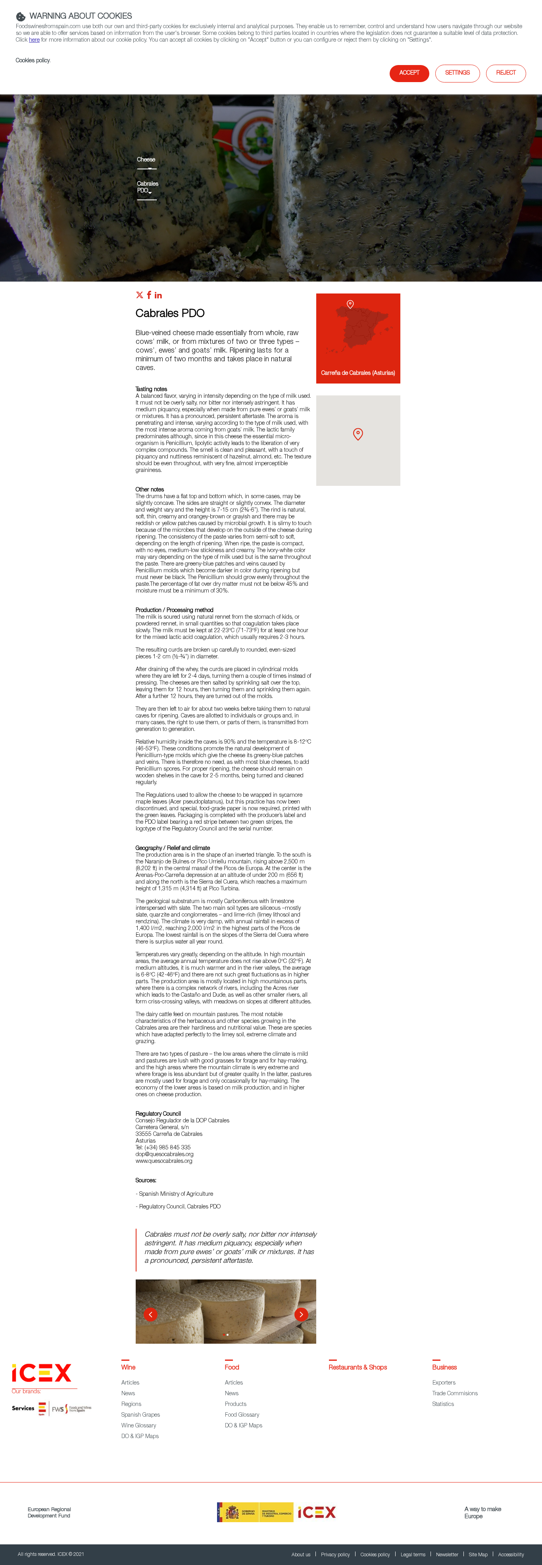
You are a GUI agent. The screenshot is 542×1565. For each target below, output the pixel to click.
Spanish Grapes (140, 1415)
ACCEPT (409, 73)
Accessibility (511, 1555)
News (128, 1394)
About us (301, 1555)
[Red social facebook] (149, 297)
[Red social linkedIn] (158, 297)
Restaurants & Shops (358, 1368)
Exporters (444, 1383)
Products (235, 1405)
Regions (131, 1405)
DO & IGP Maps (140, 1437)
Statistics (443, 1405)
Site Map (479, 1555)
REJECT (506, 73)
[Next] (301, 1314)
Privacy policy (336, 1555)
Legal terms (414, 1555)
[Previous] (151, 1314)
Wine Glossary (138, 1426)
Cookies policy (33, 61)
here (34, 40)
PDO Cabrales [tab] (224, 1335)
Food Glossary (242, 1415)
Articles (130, 1383)
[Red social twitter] (140, 297)
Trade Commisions (455, 1394)
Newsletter (447, 1555)
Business (444, 1368)
